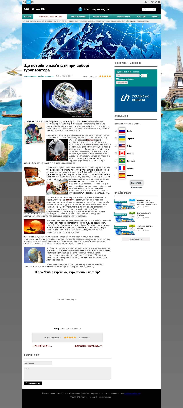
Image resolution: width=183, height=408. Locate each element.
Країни (127, 21)
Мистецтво (49, 21)
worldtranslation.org (132, 393)
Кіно (55, 21)
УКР (28, 2)
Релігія (119, 21)
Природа (108, 21)
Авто (24, 21)
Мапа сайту (141, 17)
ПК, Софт (59, 21)
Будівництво (133, 21)
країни (69, 199)
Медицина (71, 21)
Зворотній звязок (124, 17)
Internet (90, 139)
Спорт (123, 21)
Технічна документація (143, 21)
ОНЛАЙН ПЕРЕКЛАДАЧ (101, 17)
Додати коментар (33, 383)
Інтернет (44, 21)
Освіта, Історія (91, 21)
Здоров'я (39, 21)
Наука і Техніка (83, 21)
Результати (136, 187)
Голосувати (136, 182)
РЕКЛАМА (155, 17)
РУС (24, 2)
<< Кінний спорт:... (42, 345)
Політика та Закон (100, 21)
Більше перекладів (78, 17)
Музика (76, 21)
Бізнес (27, 21)
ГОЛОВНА (27, 17)
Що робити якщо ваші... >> (88, 346)
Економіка (33, 21)
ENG (32, 2)
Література (64, 21)
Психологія (113, 21)
